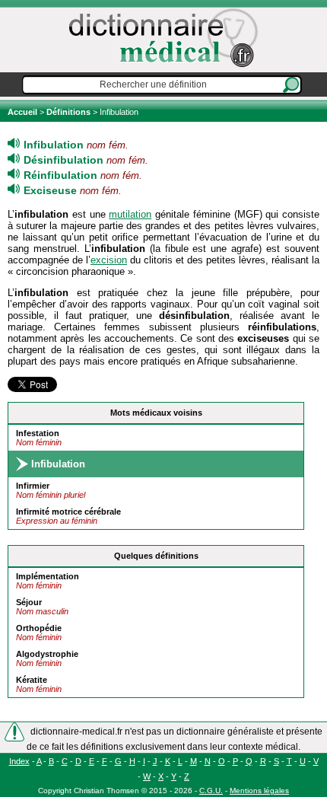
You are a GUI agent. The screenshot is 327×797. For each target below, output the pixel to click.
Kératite (31, 679)
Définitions (68, 111)
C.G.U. (211, 790)
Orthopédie (39, 628)
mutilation (130, 214)
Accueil (24, 111)
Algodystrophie (47, 653)
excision (108, 260)
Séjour (29, 602)
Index (19, 761)
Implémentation (47, 576)
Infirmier (32, 485)
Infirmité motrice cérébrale (68, 511)
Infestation (37, 433)
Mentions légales (259, 790)
